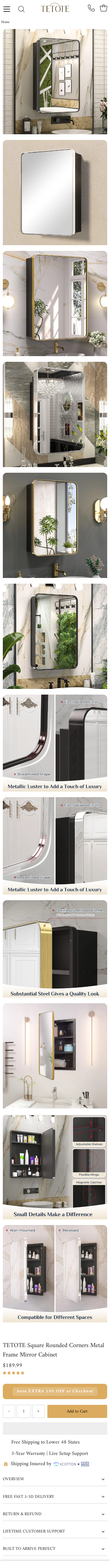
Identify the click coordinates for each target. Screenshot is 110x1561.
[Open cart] (103, 8)
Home (5, 22)
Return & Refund (22, 1514)
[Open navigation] (9, 9)
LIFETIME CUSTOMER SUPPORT (34, 1531)
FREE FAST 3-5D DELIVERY (28, 1497)
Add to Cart (77, 1411)
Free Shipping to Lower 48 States (45, 1442)
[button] (14, 1373)
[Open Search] (21, 9)
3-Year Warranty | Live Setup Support (49, 1453)
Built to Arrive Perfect (29, 1549)
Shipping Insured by (31, 1464)
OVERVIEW (13, 1479)
